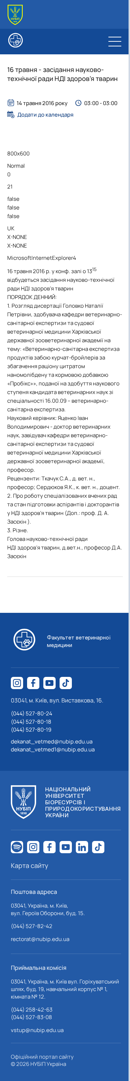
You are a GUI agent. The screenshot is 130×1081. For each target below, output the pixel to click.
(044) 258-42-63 (31, 1009)
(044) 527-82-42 (31, 926)
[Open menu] (115, 41)
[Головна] (15, 15)
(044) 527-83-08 (31, 1017)
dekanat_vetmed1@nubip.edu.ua (53, 749)
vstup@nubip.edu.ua (37, 1030)
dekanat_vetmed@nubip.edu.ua (51, 741)
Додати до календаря (45, 114)
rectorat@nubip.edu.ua (40, 939)
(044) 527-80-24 (31, 713)
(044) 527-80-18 (31, 721)
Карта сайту (29, 865)
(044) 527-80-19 (31, 729)
